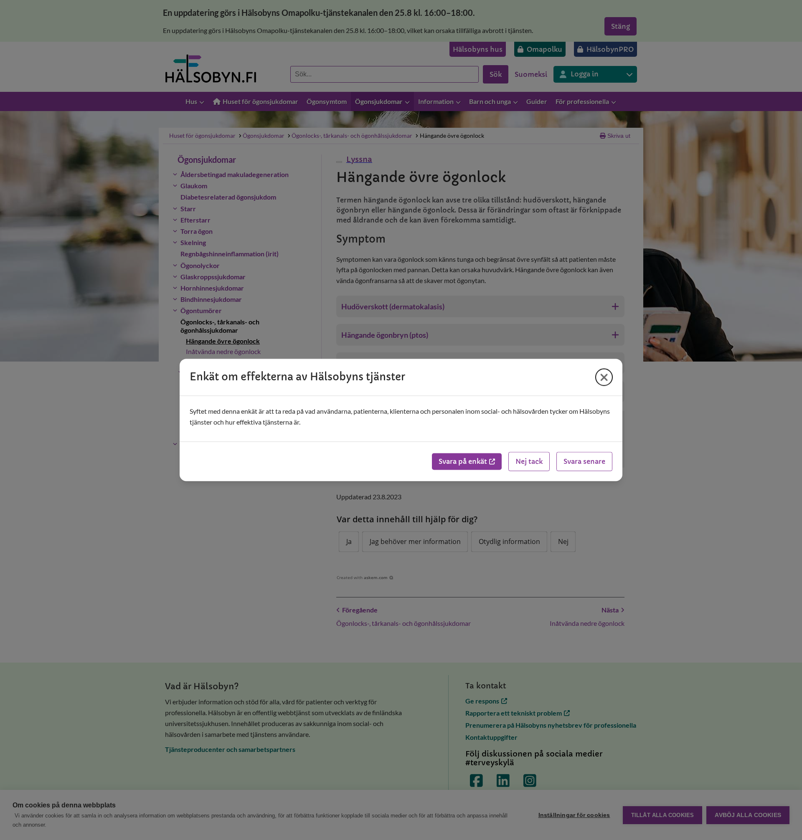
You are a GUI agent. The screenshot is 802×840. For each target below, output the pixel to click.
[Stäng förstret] (604, 377)
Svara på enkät (463, 462)
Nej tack (529, 462)
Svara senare (584, 462)
